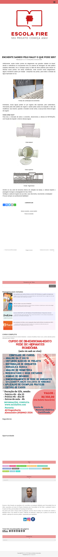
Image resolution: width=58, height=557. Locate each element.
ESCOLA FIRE (25, 553)
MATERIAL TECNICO (32, 466)
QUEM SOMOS (46, 468)
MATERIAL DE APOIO (21, 466)
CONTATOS (5, 466)
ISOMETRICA (12, 466)
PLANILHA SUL (16, 468)
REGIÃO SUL (5, 471)
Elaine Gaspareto (31, 554)
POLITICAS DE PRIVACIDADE (35, 468)
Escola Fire (25, 59)
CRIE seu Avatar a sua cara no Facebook (22, 303)
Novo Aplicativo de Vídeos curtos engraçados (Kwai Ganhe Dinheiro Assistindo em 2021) (33, 322)
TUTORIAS (12, 471)
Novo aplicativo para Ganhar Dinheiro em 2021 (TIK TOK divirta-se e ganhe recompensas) (33, 294)
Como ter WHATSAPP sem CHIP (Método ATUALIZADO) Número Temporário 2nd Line (32, 313)
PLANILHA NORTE (7, 468)
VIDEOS (18, 471)
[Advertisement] (29, 267)
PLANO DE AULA (24, 468)
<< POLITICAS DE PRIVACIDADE (10, 250)
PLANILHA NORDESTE (42, 466)
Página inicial (29, 250)
